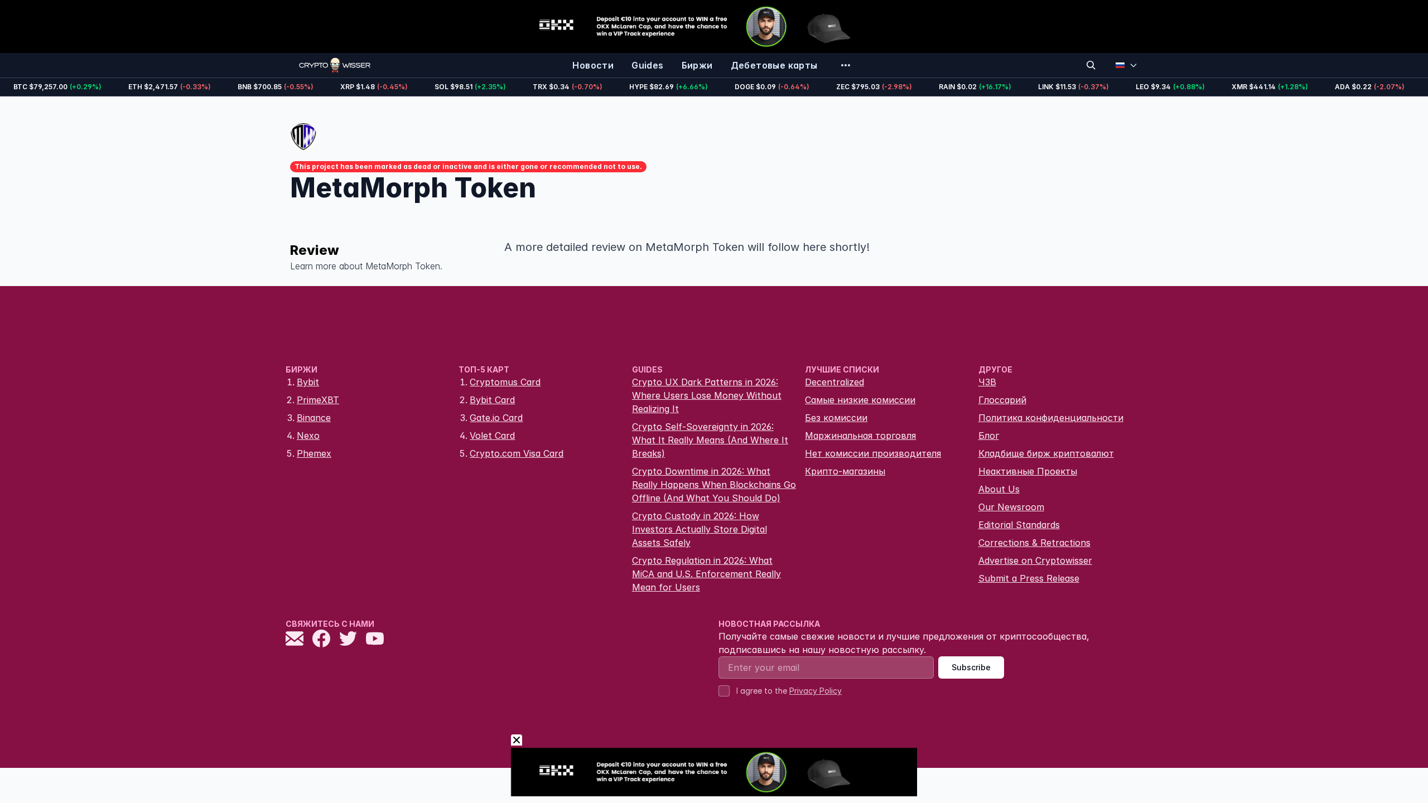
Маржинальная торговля (860, 435)
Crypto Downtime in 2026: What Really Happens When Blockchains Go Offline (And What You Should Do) (714, 485)
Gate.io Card (496, 417)
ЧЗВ (987, 382)
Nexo (308, 435)
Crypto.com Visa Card (516, 453)
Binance (314, 417)
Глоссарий (1002, 399)
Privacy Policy (815, 690)
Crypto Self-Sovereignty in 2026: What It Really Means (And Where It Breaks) (710, 440)
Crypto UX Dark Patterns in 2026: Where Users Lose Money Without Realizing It (706, 395)
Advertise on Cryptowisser (1035, 560)
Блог (988, 435)
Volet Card (492, 435)
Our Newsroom (1011, 506)
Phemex (314, 453)
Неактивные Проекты (1027, 471)
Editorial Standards (1019, 524)
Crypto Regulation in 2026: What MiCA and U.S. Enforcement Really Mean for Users (706, 574)
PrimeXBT (318, 399)
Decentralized (834, 382)
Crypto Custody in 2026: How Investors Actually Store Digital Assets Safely (699, 529)
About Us (999, 489)
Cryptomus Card (505, 382)
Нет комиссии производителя (873, 453)
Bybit (308, 382)
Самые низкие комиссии (860, 399)
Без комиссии (836, 417)
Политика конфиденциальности (1050, 417)
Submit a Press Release (1028, 578)
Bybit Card (492, 399)
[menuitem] (593, 65)
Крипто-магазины (845, 471)
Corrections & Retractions (1034, 542)
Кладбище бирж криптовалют (1046, 453)
